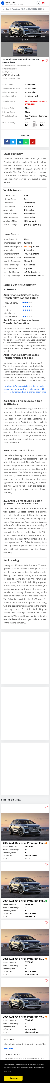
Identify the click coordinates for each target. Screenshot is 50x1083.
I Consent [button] (13, 1078)
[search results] (38, 3)
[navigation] (25, 35)
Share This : (25, 135)
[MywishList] (43, 3)
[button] (47, 3)
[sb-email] (32, 141)
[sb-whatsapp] (26, 141)
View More (7, 1071)
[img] (25, 28)
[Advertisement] (25, 660)
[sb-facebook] (7, 141)
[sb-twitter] (13, 141)
